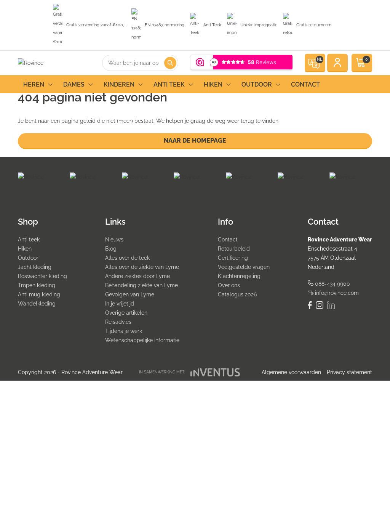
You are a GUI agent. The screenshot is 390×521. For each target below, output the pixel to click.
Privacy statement (349, 372)
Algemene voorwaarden (291, 372)
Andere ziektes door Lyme (137, 276)
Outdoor (256, 84)
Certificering (233, 258)
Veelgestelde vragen (244, 267)
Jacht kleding (34, 267)
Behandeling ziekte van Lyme (141, 285)
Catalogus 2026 (237, 294)
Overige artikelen (126, 313)
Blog (111, 249)
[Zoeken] (170, 63)
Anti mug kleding (39, 294)
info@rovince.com (336, 293)
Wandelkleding (37, 304)
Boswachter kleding (42, 276)
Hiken (213, 84)
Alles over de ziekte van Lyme (142, 267)
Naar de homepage (195, 140)
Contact (305, 84)
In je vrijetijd (119, 304)
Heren (33, 84)
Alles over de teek (127, 258)
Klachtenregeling (239, 276)
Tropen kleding (36, 285)
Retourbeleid (234, 249)
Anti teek (169, 84)
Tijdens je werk (123, 331)
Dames (74, 84)
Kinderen (119, 84)
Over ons (229, 285)
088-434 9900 (331, 284)
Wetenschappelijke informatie (142, 340)
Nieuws (114, 239)
